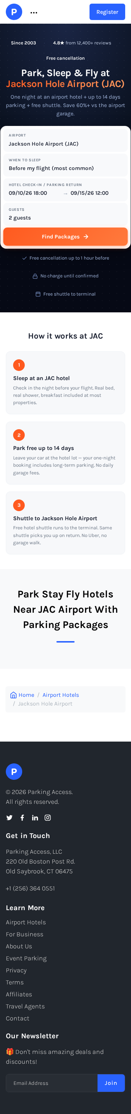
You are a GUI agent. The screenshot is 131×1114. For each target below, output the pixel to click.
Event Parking (26, 958)
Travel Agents (25, 1006)
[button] (33, 12)
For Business (24, 934)
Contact (17, 1018)
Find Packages (61, 236)
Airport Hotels (61, 694)
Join (111, 1082)
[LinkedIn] (35, 817)
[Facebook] (22, 817)
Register (107, 11)
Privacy (16, 970)
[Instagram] (47, 817)
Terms (15, 982)
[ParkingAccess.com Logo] (14, 12)
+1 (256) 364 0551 (30, 888)
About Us (19, 946)
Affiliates (19, 994)
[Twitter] (9, 817)
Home (26, 694)
